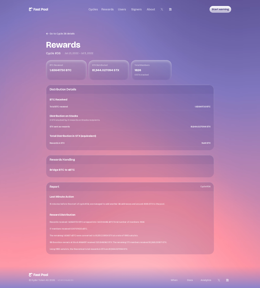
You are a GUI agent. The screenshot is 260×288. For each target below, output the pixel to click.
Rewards (107, 9)
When (174, 280)
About (151, 9)
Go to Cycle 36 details (62, 33)
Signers (136, 9)
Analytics (206, 280)
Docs (190, 280)
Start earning (220, 9)
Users (122, 9)
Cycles (93, 9)
